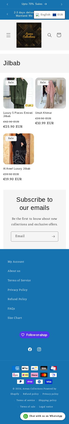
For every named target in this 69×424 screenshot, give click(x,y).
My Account (16, 262)
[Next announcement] (62, 4)
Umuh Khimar (43, 112)
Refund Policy (17, 299)
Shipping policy (48, 400)
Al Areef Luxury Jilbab (16, 168)
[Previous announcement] (7, 4)
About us (14, 271)
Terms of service (25, 400)
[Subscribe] (53, 237)
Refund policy (31, 394)
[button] (8, 35)
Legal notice (46, 407)
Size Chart (15, 318)
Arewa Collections (33, 389)
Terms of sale (27, 407)
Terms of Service (19, 280)
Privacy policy (50, 394)
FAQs (11, 308)
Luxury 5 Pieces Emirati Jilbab (18, 114)
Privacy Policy (17, 290)
